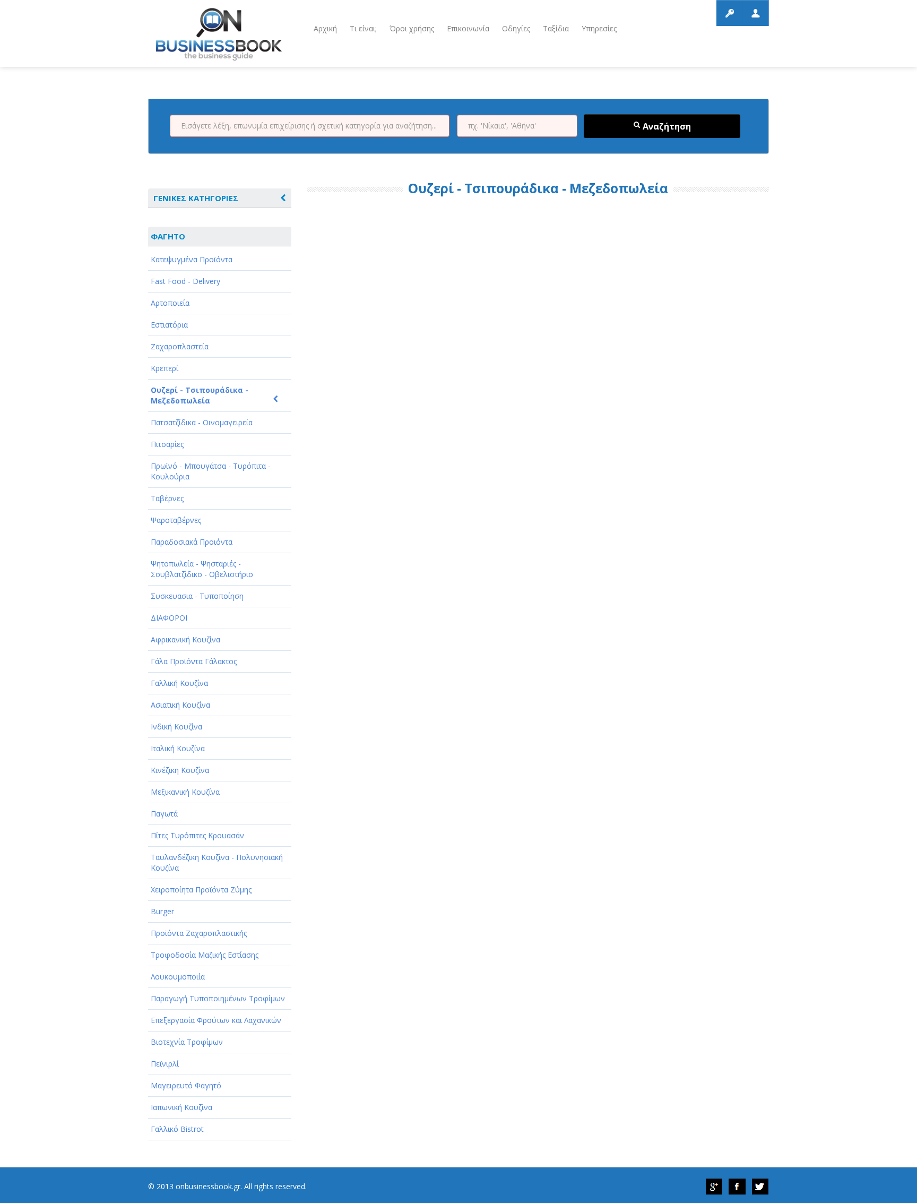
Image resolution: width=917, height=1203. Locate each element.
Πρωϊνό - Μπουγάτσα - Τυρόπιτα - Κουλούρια (211, 471)
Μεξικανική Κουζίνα (185, 792)
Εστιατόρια (169, 325)
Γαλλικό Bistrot (177, 1129)
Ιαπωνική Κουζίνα (181, 1107)
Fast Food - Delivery (185, 281)
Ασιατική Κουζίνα (180, 705)
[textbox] (309, 126)
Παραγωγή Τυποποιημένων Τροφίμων (218, 998)
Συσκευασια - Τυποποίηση (197, 596)
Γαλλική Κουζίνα (179, 683)
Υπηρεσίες (599, 28)
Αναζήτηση (666, 126)
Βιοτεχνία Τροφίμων (187, 1042)
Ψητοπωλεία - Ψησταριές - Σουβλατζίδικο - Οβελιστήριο (202, 568)
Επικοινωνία (468, 28)
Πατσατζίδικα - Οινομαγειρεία (202, 422)
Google (713, 1186)
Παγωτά (164, 814)
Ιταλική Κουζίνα (178, 748)
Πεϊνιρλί (165, 1064)
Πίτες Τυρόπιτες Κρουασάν (197, 835)
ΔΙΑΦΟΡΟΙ (169, 618)
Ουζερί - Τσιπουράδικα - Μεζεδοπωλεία (199, 395)
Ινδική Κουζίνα (176, 726)
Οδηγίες (516, 28)
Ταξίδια (556, 28)
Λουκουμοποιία (178, 977)
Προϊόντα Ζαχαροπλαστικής (199, 933)
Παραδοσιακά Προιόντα (191, 542)
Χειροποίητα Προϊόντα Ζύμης (201, 889)
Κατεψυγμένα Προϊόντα (191, 259)
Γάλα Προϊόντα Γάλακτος (194, 661)
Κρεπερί (164, 368)
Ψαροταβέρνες (176, 520)
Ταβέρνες (167, 498)
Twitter (760, 1186)
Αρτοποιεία (170, 303)
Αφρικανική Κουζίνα (185, 639)
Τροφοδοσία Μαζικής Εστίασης (204, 955)
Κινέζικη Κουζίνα (180, 770)
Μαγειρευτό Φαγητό (186, 1085)
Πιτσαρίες (167, 444)
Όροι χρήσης (412, 28)
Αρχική (325, 28)
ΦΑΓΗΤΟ (168, 236)
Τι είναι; (363, 28)
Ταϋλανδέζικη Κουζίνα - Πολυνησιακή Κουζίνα (217, 862)
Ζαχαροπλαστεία (180, 346)
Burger (162, 911)
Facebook (737, 1186)
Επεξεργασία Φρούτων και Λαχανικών (216, 1020)
